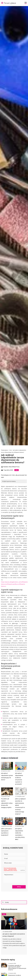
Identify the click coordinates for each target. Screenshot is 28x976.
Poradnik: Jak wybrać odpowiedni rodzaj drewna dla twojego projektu (6, 803)
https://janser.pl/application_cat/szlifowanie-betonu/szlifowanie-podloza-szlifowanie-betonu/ (14, 584)
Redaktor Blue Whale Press (11, 466)
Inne (16, 470)
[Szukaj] (3, 902)
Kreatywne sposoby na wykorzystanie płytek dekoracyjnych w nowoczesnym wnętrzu (17, 968)
